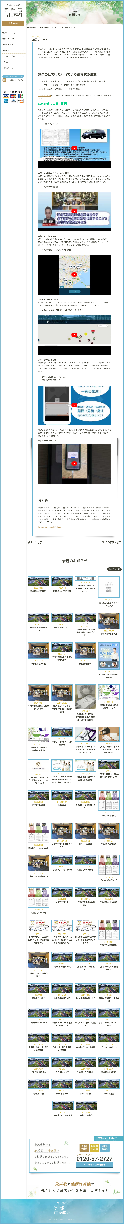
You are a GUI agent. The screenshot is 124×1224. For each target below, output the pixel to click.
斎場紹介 (6, 50)
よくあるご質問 (8, 56)
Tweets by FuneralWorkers (49, 527)
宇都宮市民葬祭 (44, 96)
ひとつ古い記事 (111, 542)
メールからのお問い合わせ (94, 1165)
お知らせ (6, 62)
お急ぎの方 (13, 23)
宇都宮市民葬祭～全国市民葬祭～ (62, 1208)
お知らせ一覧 (114, 569)
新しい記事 (35, 542)
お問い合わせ (7, 68)
